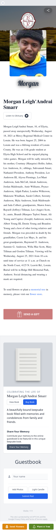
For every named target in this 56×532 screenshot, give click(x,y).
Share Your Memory (18, 447)
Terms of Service (36, 519)
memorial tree (38, 289)
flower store (36, 294)
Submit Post (28, 496)
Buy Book (30, 402)
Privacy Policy (20, 519)
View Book (14, 402)
